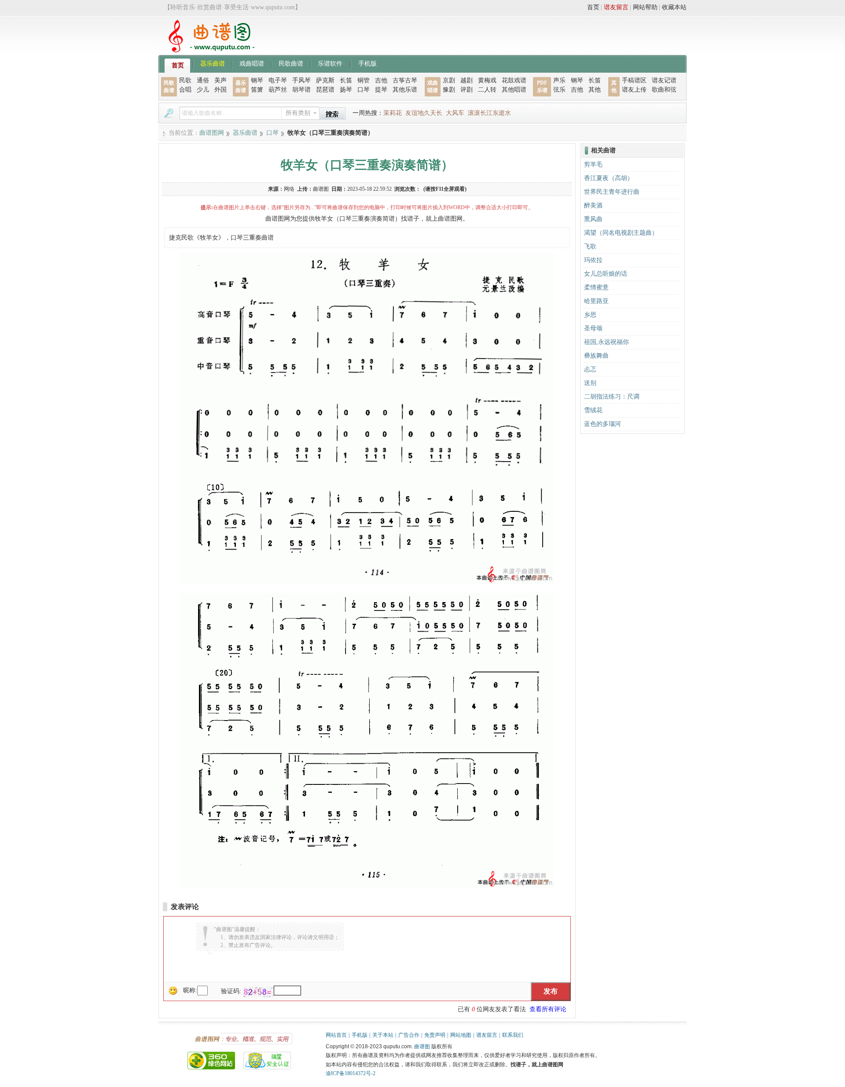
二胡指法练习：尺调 (611, 396)
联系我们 (512, 1035)
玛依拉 (593, 260)
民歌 (185, 80)
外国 (220, 89)
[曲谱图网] (206, 50)
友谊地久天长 (423, 113)
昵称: (190, 990)
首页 (593, 7)
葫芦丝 (277, 89)
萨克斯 (325, 80)
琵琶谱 (325, 89)
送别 (590, 383)
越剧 (466, 80)
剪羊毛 (593, 164)
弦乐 (559, 89)
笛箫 (257, 89)
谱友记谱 (664, 80)
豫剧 (449, 89)
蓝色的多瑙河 (602, 424)
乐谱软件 (330, 63)
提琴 (381, 89)
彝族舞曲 (596, 355)
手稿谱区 (634, 80)
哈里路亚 (596, 301)
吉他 (381, 80)
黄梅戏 (487, 80)
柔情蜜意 (596, 287)
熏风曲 (593, 219)
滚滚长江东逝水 (489, 113)
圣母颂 (593, 328)
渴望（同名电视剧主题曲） (621, 232)
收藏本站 (674, 7)
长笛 (346, 80)
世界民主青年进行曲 (611, 192)
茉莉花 (392, 113)
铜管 (363, 80)
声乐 (559, 80)
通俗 (203, 80)
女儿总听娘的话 (605, 273)
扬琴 (346, 89)
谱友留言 (616, 7)
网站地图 (460, 1035)
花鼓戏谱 (514, 80)
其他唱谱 (514, 89)
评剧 (466, 89)
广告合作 (408, 1035)
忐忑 (590, 369)
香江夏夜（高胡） (608, 178)
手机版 (367, 63)
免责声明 (434, 1035)
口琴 (363, 89)
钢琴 (257, 80)
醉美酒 (593, 205)
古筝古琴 (405, 80)
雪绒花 (593, 410)
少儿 (203, 89)
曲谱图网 (211, 132)
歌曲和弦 (664, 89)
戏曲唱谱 (251, 63)
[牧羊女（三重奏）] (367, 582)
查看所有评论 (547, 1009)
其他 (594, 89)
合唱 (185, 89)
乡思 (590, 314)
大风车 (455, 113)
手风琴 (301, 80)
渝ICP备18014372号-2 (350, 1073)
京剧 (449, 80)
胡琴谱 (301, 89)
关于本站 (382, 1035)
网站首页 (336, 1035)
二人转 (487, 89)
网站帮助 (645, 7)
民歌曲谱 (291, 63)
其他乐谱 (405, 89)
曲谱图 (422, 1046)
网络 (289, 189)
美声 (220, 80)
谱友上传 (634, 89)
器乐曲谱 (212, 63)
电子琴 (277, 80)
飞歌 (590, 246)
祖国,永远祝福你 (606, 342)
